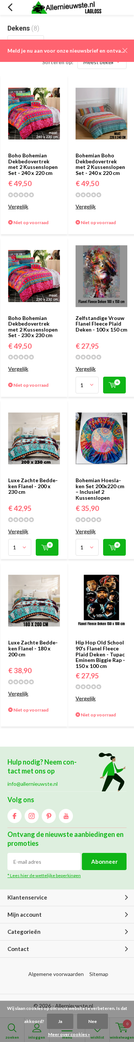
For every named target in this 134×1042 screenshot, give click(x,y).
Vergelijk (18, 206)
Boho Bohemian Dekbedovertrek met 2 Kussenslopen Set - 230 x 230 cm (33, 327)
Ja (60, 1021)
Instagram (32, 816)
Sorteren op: (57, 62)
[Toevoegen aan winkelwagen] (114, 385)
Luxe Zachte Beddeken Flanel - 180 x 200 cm (33, 648)
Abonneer (104, 861)
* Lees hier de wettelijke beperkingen (44, 875)
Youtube (66, 816)
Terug (10, 7)
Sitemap (98, 974)
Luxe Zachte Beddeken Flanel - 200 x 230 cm (33, 486)
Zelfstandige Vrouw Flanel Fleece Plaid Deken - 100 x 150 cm (101, 324)
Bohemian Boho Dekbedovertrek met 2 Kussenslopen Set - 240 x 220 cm (100, 164)
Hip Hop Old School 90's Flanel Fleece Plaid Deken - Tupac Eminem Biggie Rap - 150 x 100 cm (100, 654)
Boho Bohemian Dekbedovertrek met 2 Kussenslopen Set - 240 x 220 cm (33, 164)
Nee (92, 1021)
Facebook (14, 816)
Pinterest (49, 816)
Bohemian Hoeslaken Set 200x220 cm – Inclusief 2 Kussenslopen (100, 489)
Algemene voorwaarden (56, 974)
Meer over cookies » (69, 1034)
